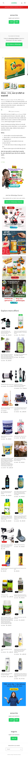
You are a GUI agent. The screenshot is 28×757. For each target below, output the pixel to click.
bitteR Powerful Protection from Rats (20, 569)
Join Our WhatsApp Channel (14, 202)
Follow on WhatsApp (15, 44)
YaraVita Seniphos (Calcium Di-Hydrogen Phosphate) (6, 674)
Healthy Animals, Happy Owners (20, 436)
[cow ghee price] (14, 255)
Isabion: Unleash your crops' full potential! (20, 618)
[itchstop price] (14, 303)
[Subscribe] (20, 749)
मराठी (11, 22)
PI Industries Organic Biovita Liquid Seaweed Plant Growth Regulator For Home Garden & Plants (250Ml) (6, 517)
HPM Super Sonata (4, 594)
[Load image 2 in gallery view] (14, 86)
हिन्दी (17, 22)
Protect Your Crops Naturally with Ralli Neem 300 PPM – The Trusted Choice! (20, 332)
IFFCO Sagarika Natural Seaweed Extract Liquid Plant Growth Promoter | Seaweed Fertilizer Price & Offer (20, 493)
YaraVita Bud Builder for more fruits (6, 650)
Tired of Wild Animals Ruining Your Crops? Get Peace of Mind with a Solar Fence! (20, 408)
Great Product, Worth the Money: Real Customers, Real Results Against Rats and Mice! (7, 545)
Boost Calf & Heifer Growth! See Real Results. (7, 437)
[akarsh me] (14, 189)
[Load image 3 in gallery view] (21, 86)
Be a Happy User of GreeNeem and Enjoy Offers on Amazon (20, 355)
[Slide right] (26, 86)
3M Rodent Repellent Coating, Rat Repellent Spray (7, 569)
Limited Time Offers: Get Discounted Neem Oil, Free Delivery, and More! (6, 332)
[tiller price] (14, 229)
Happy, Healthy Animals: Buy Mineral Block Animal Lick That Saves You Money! (20, 459)
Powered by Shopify (17, 754)
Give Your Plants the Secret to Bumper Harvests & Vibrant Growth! (6, 492)
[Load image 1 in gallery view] (6, 86)
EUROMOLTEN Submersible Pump (7, 384)
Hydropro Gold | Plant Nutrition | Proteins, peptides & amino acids (20, 595)
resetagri (11, 754)
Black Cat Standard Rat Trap (19, 544)
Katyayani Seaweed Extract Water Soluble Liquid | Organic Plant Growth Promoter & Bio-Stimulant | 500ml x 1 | (20, 517)
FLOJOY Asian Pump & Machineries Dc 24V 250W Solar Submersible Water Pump (19, 385)
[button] (3, 2)
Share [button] (3, 162)
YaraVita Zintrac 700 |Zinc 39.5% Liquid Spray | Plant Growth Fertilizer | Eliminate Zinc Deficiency (20, 651)
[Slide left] (1, 86)
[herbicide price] (14, 268)
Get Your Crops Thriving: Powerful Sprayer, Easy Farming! (7, 408)
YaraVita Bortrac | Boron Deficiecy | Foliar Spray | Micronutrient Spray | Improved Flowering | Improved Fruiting (20, 675)
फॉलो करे (14, 738)
